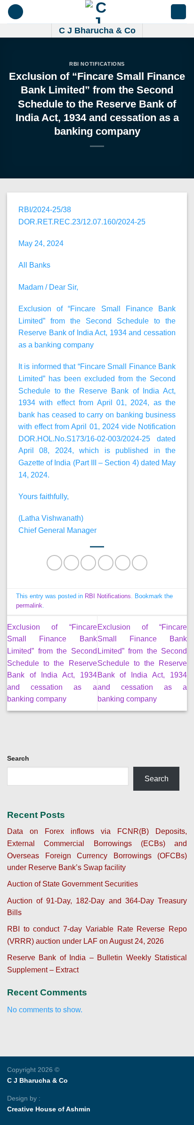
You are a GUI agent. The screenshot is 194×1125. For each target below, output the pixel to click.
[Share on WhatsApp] (54, 562)
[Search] (178, 12)
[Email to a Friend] (105, 562)
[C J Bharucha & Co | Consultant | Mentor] (97, 11)
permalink (29, 605)
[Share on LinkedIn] (139, 562)
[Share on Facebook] (71, 562)
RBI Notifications (97, 64)
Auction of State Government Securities (72, 884)
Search (18, 758)
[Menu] (15, 12)
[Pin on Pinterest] (122, 562)
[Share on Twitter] (88, 562)
